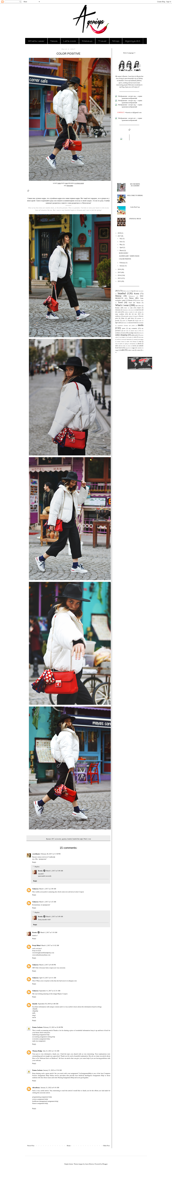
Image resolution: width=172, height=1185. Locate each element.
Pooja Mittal (36, 945)
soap (140, 341)
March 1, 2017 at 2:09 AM (47, 889)
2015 (119, 272)
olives (140, 333)
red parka (129, 337)
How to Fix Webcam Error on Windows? (45, 1058)
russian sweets (120, 341)
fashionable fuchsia (127, 316)
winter (138, 350)
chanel (139, 308)
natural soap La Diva (136, 330)
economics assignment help (41, 1039)
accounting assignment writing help (43, 1037)
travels (134, 346)
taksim (139, 343)
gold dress (131, 318)
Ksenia (40, 871)
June (121, 241)
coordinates (36, 854)
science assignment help (40, 1099)
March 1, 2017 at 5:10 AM (48, 932)
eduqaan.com (72, 981)
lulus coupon (50, 968)
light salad (118, 322)
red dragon (122, 337)
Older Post (106, 1145)
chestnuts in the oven (128, 310)
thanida (34, 1004)
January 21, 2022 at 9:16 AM (50, 1087)
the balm (123, 345)
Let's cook (69, 41)
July (121, 238)
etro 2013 (138, 314)
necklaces (118, 333)
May (121, 244)
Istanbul (69, 839)
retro (135, 337)
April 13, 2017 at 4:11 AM (47, 978)
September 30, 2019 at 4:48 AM (48, 1004)
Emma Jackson (37, 1027)
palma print (134, 335)
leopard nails (138, 320)
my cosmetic (133, 328)
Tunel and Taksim (134, 302)
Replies (37, 867)
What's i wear (36, 41)
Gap (132, 291)
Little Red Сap (135, 207)
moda (140, 325)
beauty (117, 308)
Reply (34, 862)
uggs (133, 348)
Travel (102, 41)
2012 (119, 281)
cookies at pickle (128, 312)
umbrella (139, 348)
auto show (138, 305)
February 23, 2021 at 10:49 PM (53, 1027)
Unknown (35, 889)
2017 (52, 839)
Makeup (87, 41)
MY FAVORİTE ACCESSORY (135, 185)
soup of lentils (118, 343)
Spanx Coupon (63, 994)
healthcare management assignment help (45, 1101)
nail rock (126, 330)
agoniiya (64, 839)
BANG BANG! (123, 253)
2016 (119, 269)
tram (129, 345)
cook (119, 312)
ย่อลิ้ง (33, 1013)
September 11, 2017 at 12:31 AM (49, 991)
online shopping (121, 335)
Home (69, 1145)
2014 (119, 275)
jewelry (117, 320)
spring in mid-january (130, 343)
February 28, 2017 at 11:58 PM (50, 854)
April (121, 247)
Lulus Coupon (79, 892)
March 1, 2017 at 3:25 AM (47, 902)
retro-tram (141, 337)
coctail (137, 310)
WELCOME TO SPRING (135, 195)
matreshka (141, 322)
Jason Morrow (89, 1164)
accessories (58, 839)
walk (122, 350)
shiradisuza (36, 1087)
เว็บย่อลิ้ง (34, 1009)
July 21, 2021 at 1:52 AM (51, 1051)
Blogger (104, 1164)
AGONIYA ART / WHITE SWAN (129, 256)
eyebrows (118, 316)
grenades (139, 318)
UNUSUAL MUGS (135, 219)
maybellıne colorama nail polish (126, 325)
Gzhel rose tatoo (139, 291)
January (122, 266)
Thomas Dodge (37, 1051)
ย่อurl (34, 1015)
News (53, 41)
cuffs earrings (138, 312)
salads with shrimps (131, 341)
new (124, 333)
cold (142, 310)
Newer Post (30, 1145)
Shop (115, 41)
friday (122, 318)
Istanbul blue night (77, 839)
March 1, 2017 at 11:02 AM (50, 945)
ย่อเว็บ (34, 1017)
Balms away (126, 291)
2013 (119, 278)
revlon (118, 339)
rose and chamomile (127, 339)
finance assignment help (40, 1103)
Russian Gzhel (139, 300)
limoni (124, 322)
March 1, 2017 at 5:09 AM (54, 871)
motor (123, 328)
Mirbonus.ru (132, 296)
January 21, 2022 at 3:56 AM (52, 1070)
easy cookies (119, 314)
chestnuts (117, 310)
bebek (125, 307)
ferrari (135, 316)
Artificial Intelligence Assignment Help (91, 1075)
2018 (119, 233)
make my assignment (39, 1041)
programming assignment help (41, 1097)
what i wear (131, 350)
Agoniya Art (132, 41)
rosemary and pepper (138, 339)
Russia (130, 300)
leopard (130, 320)
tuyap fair (127, 348)
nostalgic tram (133, 333)
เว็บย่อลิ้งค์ (35, 1011)
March (122, 250)
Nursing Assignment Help (66, 1077)
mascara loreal (132, 322)
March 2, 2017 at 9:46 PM (47, 965)
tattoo (116, 346)
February (123, 263)
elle (130, 314)
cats (131, 308)
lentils (123, 320)
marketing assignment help (40, 1034)
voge (116, 350)
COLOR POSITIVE (125, 259)
